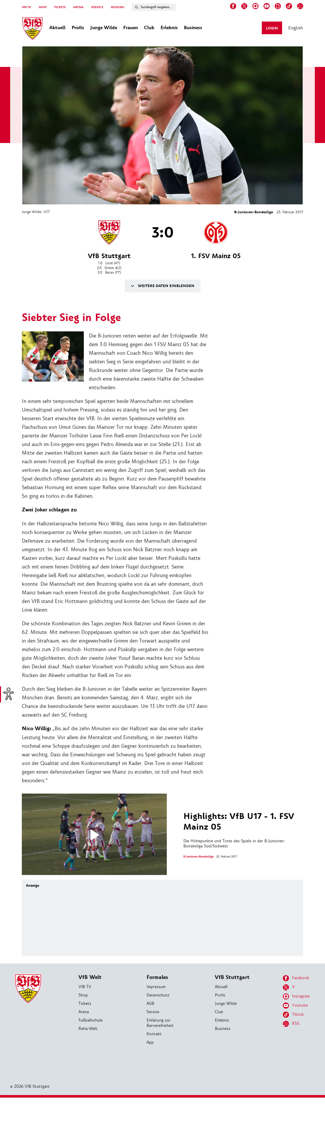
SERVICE (97, 7)
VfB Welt (90, 977)
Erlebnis (222, 1020)
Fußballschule (90, 1020)
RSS (295, 1023)
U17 (47, 211)
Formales (157, 977)
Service (153, 1011)
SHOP (42, 7)
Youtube (300, 1005)
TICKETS (60, 7)
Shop (83, 995)
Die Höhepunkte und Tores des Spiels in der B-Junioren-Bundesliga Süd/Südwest (238, 830)
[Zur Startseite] (32, 29)
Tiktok (298, 1014)
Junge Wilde (31, 211)
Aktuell (221, 986)
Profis (220, 995)
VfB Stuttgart (232, 977)
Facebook (300, 977)
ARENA (78, 7)
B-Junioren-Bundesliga (253, 212)
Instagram (301, 996)
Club (219, 1011)
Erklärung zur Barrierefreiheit (160, 1022)
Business (222, 1028)
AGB (150, 1003)
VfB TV (26, 7)
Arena (83, 1011)
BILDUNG (117, 7)
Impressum (156, 986)
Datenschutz (158, 995)
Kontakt (154, 1033)
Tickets (84, 1003)
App (150, 1042)
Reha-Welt (88, 1028)
